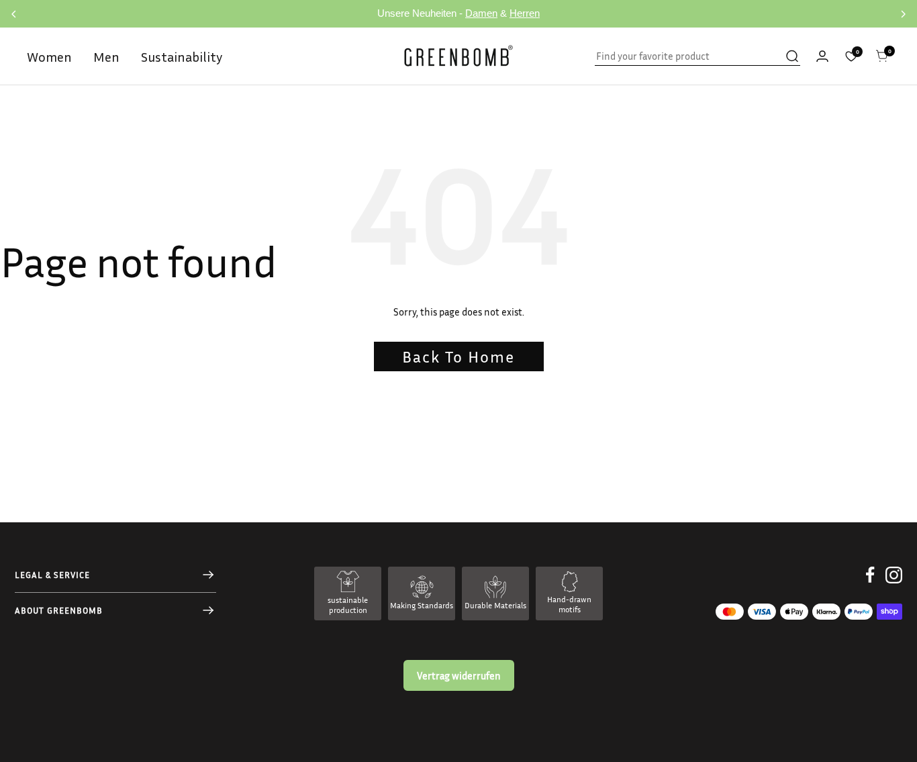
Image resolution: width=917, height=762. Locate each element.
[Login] (822, 56)
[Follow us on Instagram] (893, 585)
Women (49, 56)
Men (106, 56)
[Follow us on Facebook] (870, 585)
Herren (525, 13)
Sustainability (181, 56)
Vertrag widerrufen (459, 675)
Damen (481, 13)
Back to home (458, 356)
